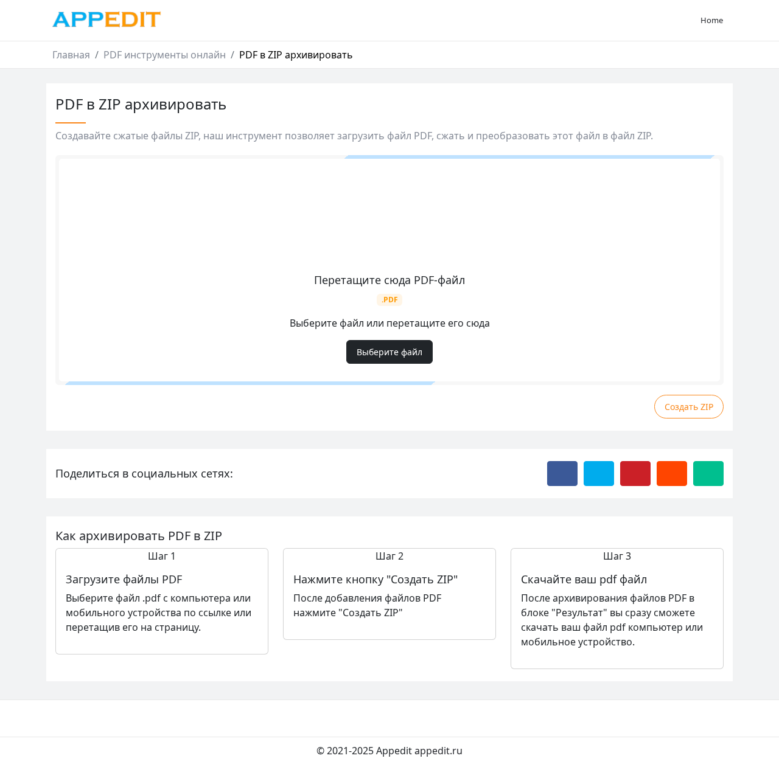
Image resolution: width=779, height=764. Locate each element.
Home (711, 20)
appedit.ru (438, 750)
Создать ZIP (689, 406)
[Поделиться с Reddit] (672, 473)
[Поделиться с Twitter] (599, 473)
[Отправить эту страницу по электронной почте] (708, 473)
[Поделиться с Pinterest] (635, 473)
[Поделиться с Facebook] (562, 473)
